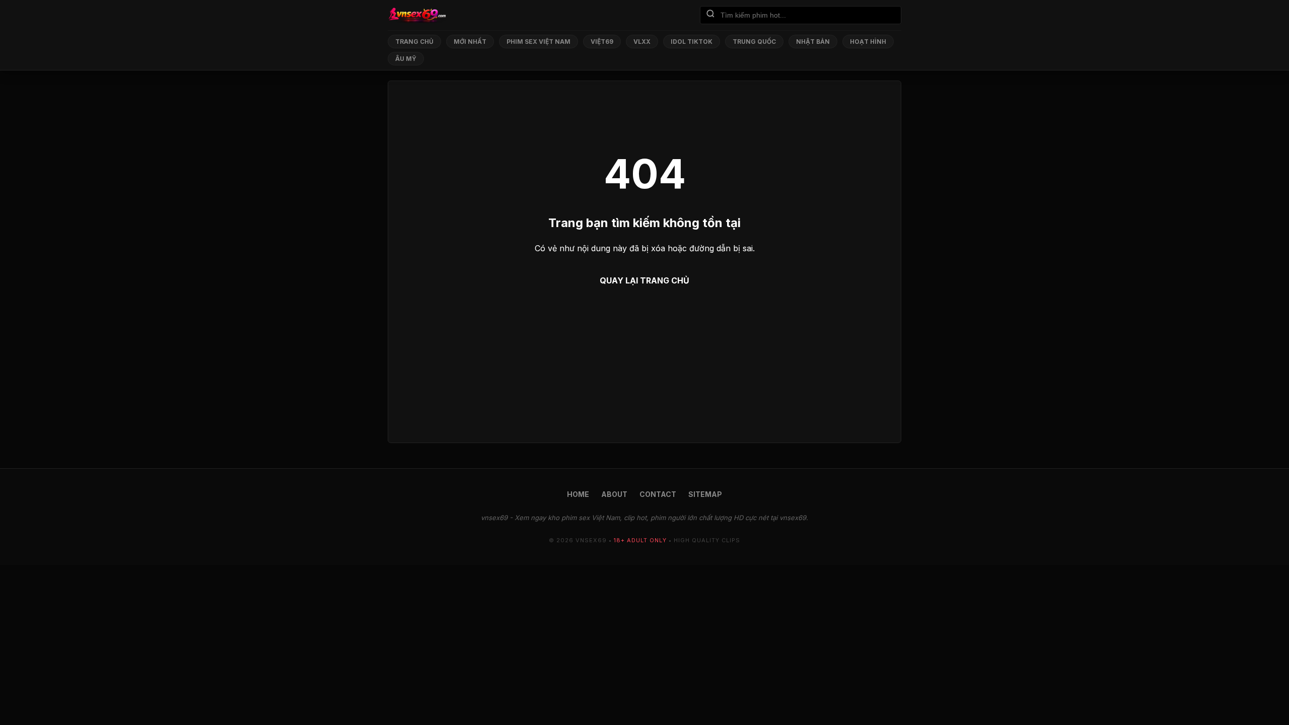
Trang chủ (414, 41)
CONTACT (657, 494)
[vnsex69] (417, 15)
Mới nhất (470, 41)
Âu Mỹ (405, 58)
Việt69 (602, 41)
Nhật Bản (813, 41)
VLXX (642, 41)
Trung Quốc (754, 41)
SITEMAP (705, 494)
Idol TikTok (691, 41)
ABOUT (614, 494)
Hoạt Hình (868, 41)
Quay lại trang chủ (644, 280)
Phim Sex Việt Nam (538, 41)
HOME (578, 494)
